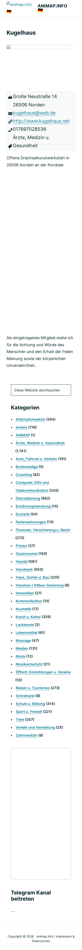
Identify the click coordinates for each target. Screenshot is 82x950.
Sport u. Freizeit (29, 711)
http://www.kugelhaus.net (41, 121)
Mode (20, 656)
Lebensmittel (26, 632)
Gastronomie (26, 553)
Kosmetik (23, 609)
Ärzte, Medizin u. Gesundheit (40, 443)
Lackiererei (25, 624)
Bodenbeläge (27, 466)
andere (21, 427)
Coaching (24, 474)
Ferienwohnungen (31, 522)
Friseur (21, 545)
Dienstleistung (28, 498)
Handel (22, 561)
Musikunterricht (29, 664)
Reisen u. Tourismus (33, 688)
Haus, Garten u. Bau (32, 577)
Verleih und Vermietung (35, 727)
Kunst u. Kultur (28, 617)
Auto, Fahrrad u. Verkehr (36, 459)
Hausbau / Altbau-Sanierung (40, 585)
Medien (22, 648)
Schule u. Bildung (30, 703)
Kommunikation (29, 601)
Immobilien (25, 593)
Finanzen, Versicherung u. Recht (43, 530)
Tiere (20, 719)
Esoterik (23, 514)
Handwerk (24, 569)
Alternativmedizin (30, 419)
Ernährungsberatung (33, 506)
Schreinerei (25, 696)
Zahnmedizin (26, 735)
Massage (23, 640)
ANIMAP (23, 435)
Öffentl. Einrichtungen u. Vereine (43, 672)
